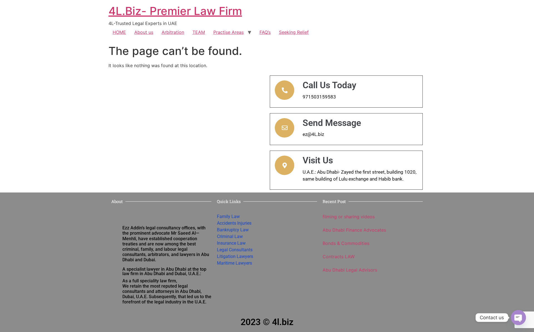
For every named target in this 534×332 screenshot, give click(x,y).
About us (143, 32)
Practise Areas (228, 32)
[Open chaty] (518, 317)
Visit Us (318, 160)
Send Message (332, 123)
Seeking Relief (294, 32)
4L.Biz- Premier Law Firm (175, 11)
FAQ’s (265, 32)
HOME (119, 32)
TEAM (198, 32)
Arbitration (173, 32)
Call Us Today (329, 85)
